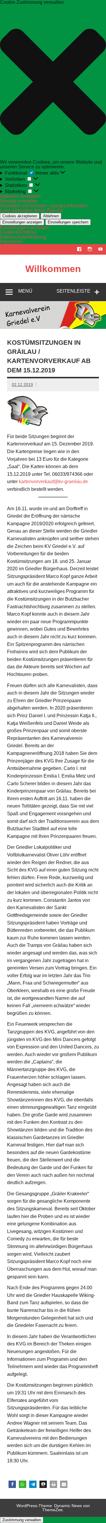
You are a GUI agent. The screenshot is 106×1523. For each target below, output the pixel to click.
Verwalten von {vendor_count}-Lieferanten (43, 205)
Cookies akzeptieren (19, 216)
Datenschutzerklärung (23, 236)
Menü (25, 291)
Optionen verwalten (20, 196)
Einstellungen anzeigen (22, 222)
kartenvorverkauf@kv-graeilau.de (53, 481)
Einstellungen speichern (68, 222)
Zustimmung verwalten (21, 1520)
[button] (53, 82)
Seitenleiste (73, 291)
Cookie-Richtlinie (18, 232)
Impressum (11, 241)
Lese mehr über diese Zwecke (31, 210)
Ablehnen (51, 216)
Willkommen (53, 268)
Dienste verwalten (19, 200)
